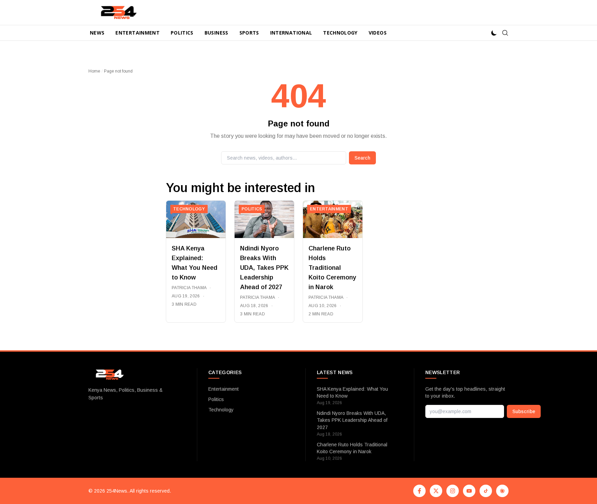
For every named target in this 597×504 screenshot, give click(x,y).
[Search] (505, 32)
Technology (340, 32)
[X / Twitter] (436, 491)
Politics (182, 32)
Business (216, 32)
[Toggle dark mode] (494, 32)
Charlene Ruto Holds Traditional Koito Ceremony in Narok (332, 268)
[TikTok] (486, 491)
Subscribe (523, 411)
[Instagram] (452, 491)
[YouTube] (469, 491)
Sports (249, 32)
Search (362, 158)
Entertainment (137, 32)
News (97, 32)
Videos (378, 32)
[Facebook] (419, 491)
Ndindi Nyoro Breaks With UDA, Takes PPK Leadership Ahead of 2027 (264, 268)
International (291, 32)
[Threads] (502, 491)
